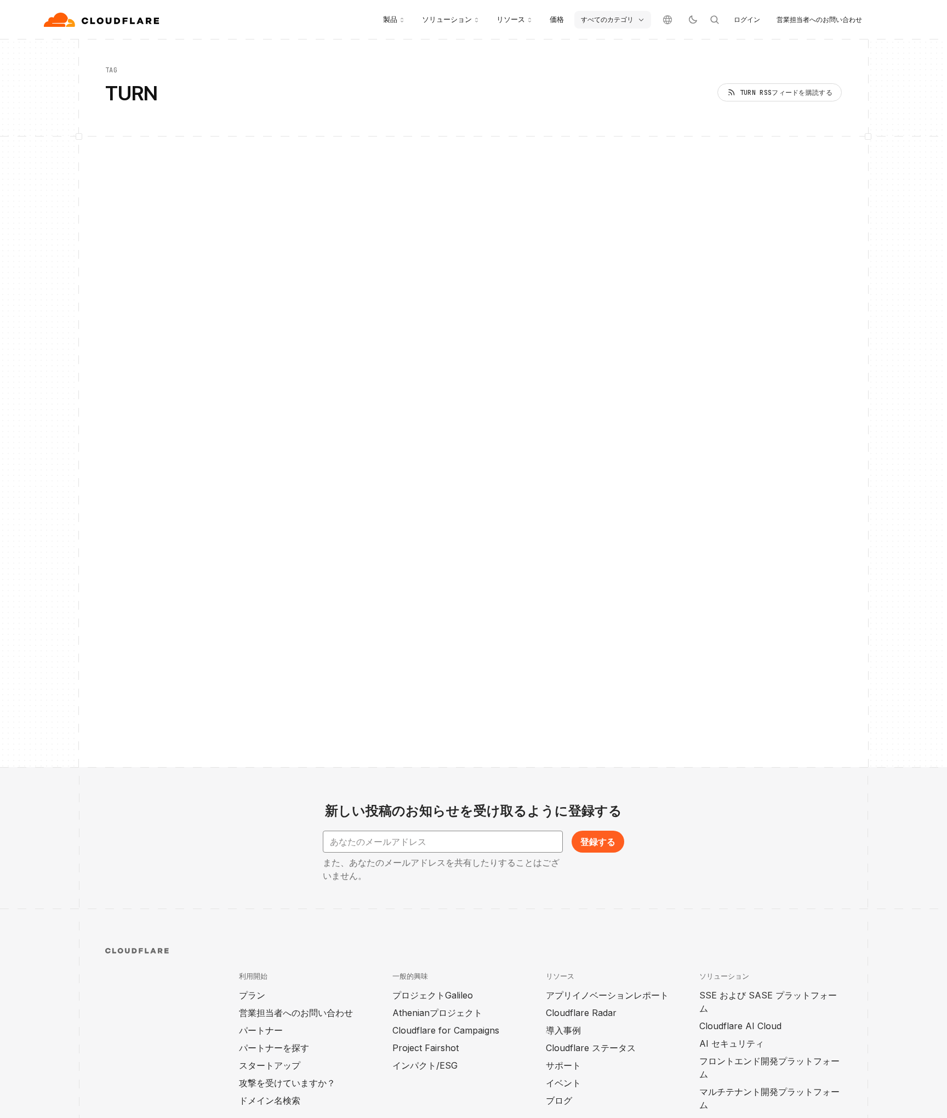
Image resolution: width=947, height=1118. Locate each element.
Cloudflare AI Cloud (740, 1025)
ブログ (559, 1100)
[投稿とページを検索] (714, 20)
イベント (563, 1082)
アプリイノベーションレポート (607, 995)
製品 (390, 19)
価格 (557, 19)
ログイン (747, 19)
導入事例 (563, 1030)
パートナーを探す (274, 1047)
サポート (563, 1065)
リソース (511, 19)
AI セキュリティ (731, 1043)
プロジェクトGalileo (432, 995)
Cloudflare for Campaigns (445, 1030)
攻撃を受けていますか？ (287, 1082)
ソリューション (447, 19)
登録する (597, 841)
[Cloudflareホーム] (103, 20)
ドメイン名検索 (269, 1100)
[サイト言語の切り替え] (667, 20)
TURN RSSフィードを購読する (786, 92)
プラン (252, 995)
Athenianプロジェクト (437, 1012)
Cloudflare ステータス (591, 1047)
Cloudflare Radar (581, 1012)
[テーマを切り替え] (692, 20)
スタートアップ (269, 1065)
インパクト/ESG (425, 1065)
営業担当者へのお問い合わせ (819, 19)
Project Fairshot (425, 1047)
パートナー (261, 1030)
